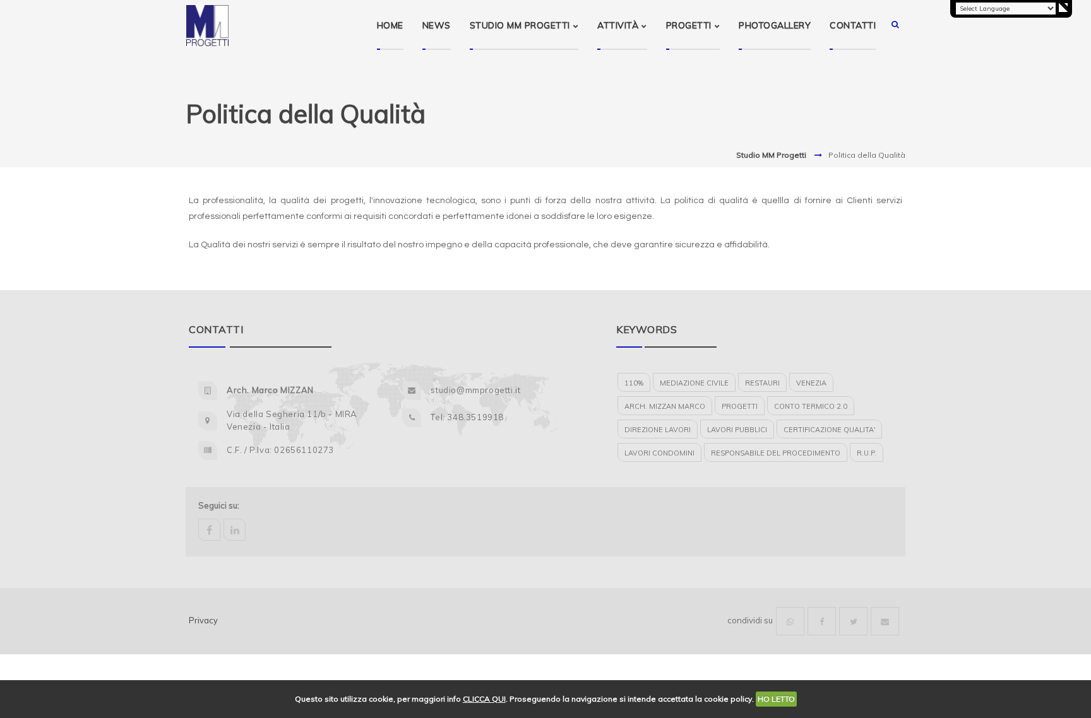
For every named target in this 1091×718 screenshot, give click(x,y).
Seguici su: (218, 505)
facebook (209, 530)
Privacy (203, 620)
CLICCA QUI (484, 698)
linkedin (235, 530)
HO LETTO (776, 698)
